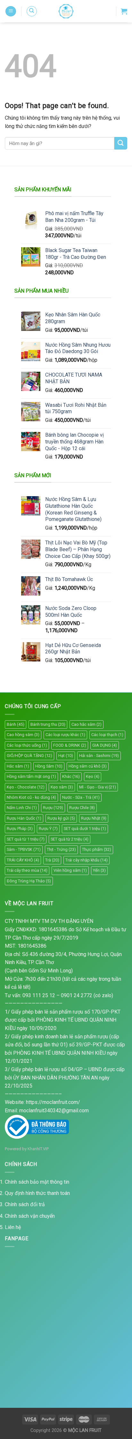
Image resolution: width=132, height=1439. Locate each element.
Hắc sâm (18, 766)
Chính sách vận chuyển (30, 1216)
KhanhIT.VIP (38, 1148)
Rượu (53, 807)
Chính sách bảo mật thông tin (37, 1182)
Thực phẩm (96, 849)
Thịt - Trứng (61, 849)
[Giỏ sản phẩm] (124, 11)
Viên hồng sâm (70, 870)
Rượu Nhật (93, 818)
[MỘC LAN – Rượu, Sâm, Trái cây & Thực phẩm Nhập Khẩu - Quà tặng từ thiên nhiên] (66, 11)
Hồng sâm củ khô (88, 766)
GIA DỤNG (104, 745)
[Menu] (10, 11)
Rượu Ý (48, 828)
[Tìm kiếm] (32, 11)
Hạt (65, 755)
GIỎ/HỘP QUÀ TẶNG (29, 755)
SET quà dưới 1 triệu (85, 828)
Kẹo (92, 776)
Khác (71, 776)
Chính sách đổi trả (25, 1204)
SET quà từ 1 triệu (26, 839)
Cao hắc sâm (86, 724)
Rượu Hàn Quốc (24, 818)
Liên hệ (13, 1227)
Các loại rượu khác (65, 734)
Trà (52, 860)
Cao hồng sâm (23, 734)
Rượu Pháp (20, 828)
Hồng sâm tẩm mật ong (31, 776)
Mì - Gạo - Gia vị (97, 787)
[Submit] (120, 143)
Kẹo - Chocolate (26, 787)
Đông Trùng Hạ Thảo (29, 881)
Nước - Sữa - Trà (81, 797)
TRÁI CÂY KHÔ (23, 860)
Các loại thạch (107, 734)
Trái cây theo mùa (27, 870)
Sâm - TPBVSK (24, 849)
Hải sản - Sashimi (99, 755)
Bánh (15, 724)
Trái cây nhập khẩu (86, 860)
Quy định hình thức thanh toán (37, 1193)
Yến (99, 870)
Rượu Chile (82, 807)
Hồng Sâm (48, 766)
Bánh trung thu (47, 724)
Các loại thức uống (27, 745)
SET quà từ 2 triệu (69, 839)
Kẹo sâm (62, 787)
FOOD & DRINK (69, 745)
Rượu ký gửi (61, 818)
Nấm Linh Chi (22, 807)
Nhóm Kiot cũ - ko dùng (31, 797)
